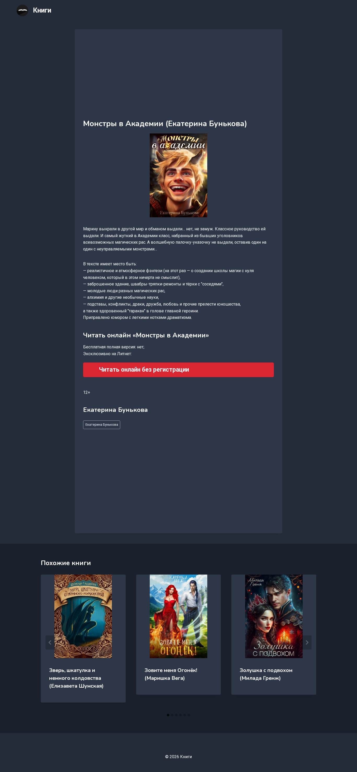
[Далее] (307, 642)
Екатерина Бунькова (101, 424)
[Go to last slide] (50, 642)
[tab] (168, 715)
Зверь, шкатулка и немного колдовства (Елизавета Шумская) (76, 678)
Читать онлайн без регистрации (144, 369)
